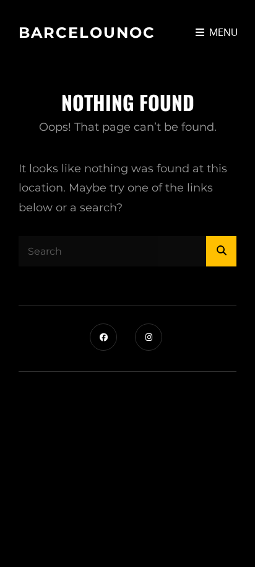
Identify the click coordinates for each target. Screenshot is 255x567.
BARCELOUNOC (87, 33)
